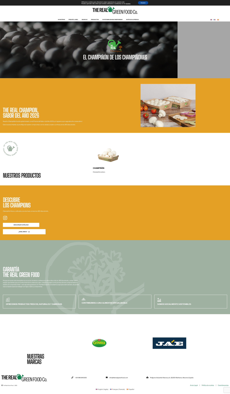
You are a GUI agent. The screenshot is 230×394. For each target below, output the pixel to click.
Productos (95, 19)
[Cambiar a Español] (218, 19)
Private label (73, 19)
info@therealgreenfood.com (118, 378)
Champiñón (98, 168)
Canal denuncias (223, 385)
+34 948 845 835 (81, 378)
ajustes (128, 3)
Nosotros (61, 19)
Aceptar (143, 3)
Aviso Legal (194, 385)
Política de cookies (208, 385)
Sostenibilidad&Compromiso (112, 19)
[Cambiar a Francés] (214, 19)
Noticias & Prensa (132, 19)
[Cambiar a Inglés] (211, 19)
